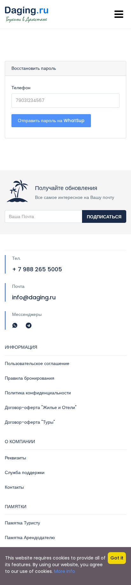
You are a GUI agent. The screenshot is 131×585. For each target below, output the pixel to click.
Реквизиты (15, 458)
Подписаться (104, 217)
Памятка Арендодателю (30, 537)
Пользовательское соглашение (37, 363)
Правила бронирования (29, 378)
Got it (116, 558)
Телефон (21, 87)
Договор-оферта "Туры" (30, 422)
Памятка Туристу (22, 523)
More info (64, 571)
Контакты (14, 487)
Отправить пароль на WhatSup (51, 120)
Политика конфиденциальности (38, 393)
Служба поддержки (25, 472)
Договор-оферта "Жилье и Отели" (41, 407)
